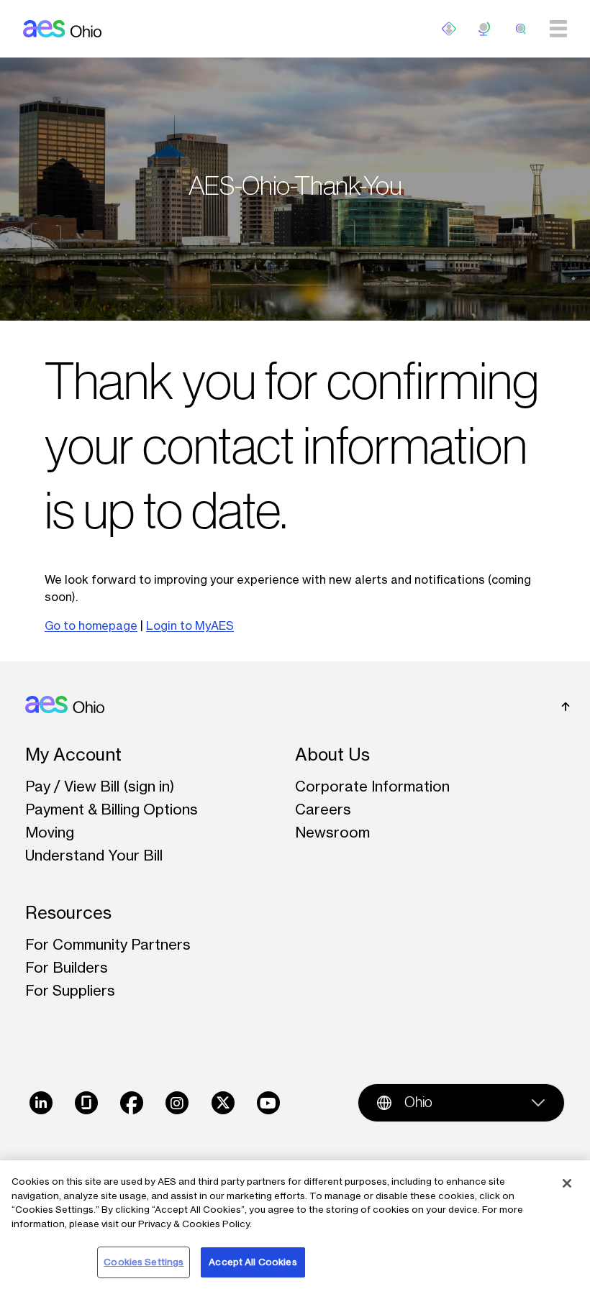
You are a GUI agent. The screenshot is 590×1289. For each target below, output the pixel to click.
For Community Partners (108, 944)
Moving (49, 832)
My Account (73, 754)
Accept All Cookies (252, 1261)
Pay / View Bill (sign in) (100, 786)
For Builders (66, 967)
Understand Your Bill (94, 855)
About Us (332, 754)
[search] (521, 29)
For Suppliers (70, 990)
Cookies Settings (143, 1261)
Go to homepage (91, 625)
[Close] (567, 1183)
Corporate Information (372, 786)
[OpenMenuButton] (449, 29)
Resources (68, 912)
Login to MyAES (190, 625)
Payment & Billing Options (111, 809)
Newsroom (332, 832)
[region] (295, 1224)
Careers (323, 809)
